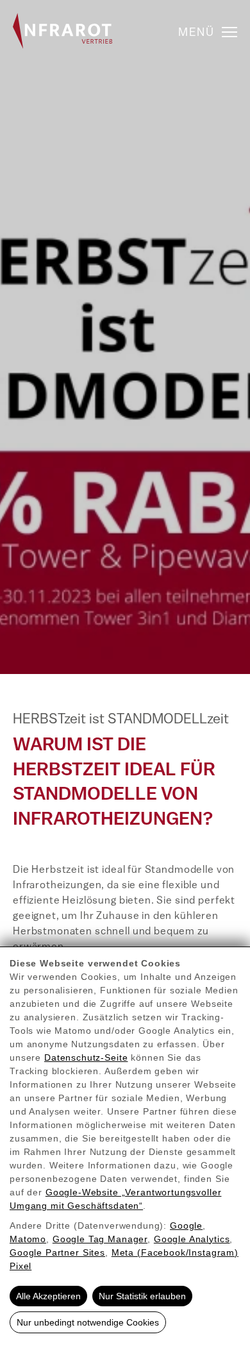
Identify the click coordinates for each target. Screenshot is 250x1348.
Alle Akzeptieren (48, 1296)
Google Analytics (192, 1239)
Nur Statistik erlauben (142, 1296)
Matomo (28, 1239)
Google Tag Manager (100, 1239)
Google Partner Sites (57, 1252)
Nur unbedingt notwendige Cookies (88, 1322)
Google (186, 1225)
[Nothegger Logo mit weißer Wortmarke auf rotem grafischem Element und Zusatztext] (62, 31)
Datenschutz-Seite (86, 1057)
